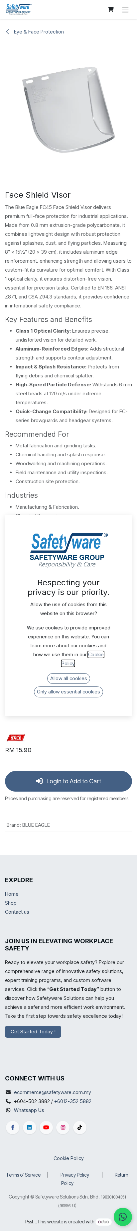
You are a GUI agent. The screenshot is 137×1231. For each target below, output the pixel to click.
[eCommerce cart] (111, 9)
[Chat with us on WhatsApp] (123, 1217)
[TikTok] (79, 1127)
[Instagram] (62, 1127)
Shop (11, 903)
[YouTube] (46, 1127)
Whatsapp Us (29, 1110)
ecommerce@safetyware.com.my (52, 1092)
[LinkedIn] (29, 1127)
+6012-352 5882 (72, 1101)
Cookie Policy (69, 1158)
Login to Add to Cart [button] (73, 781)
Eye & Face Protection (38, 32)
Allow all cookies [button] (68, 678)
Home (12, 894)
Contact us (17, 912)
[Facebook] (12, 1127)
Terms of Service (23, 1175)
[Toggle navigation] (125, 10)
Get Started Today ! (33, 1031)
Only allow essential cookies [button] (68, 691)
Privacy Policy (75, 1175)
